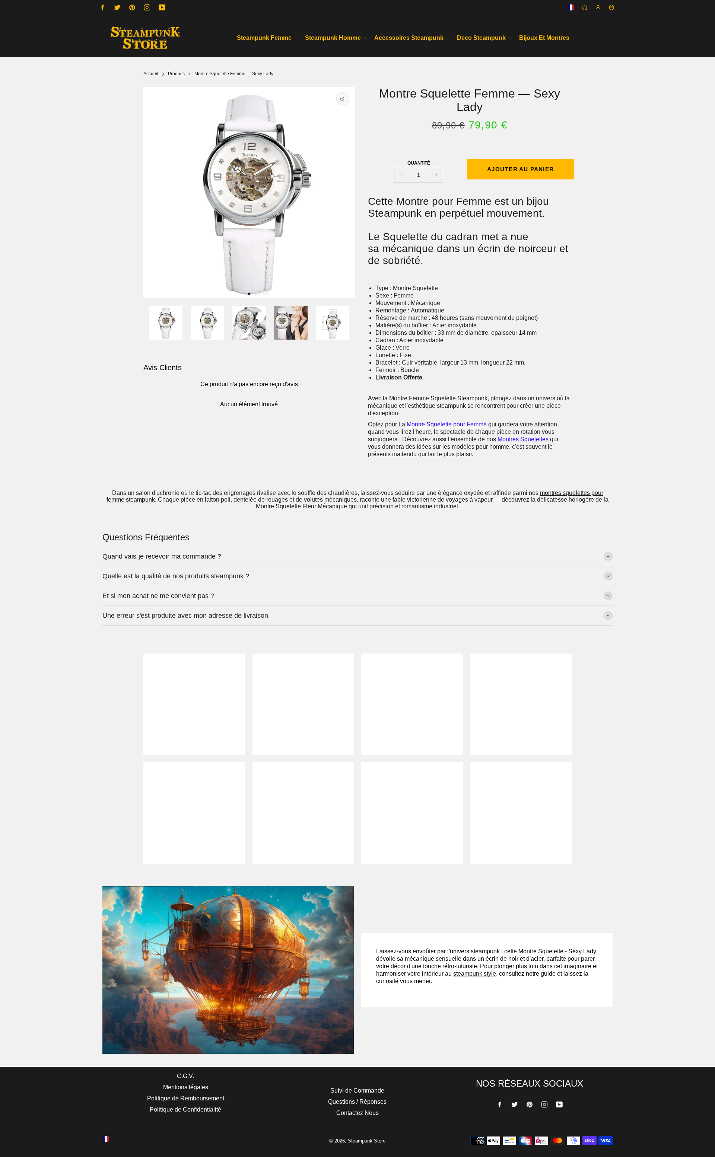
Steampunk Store (366, 1141)
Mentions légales (185, 1087)
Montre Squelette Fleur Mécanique (301, 506)
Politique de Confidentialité (185, 1109)
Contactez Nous (357, 1113)
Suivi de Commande (357, 1090)
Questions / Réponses (357, 1102)
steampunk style (474, 973)
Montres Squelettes (523, 439)
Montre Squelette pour (437, 424)
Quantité (418, 163)
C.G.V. (185, 1076)
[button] (249, 293)
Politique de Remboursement (185, 1098)
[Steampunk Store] (145, 37)
